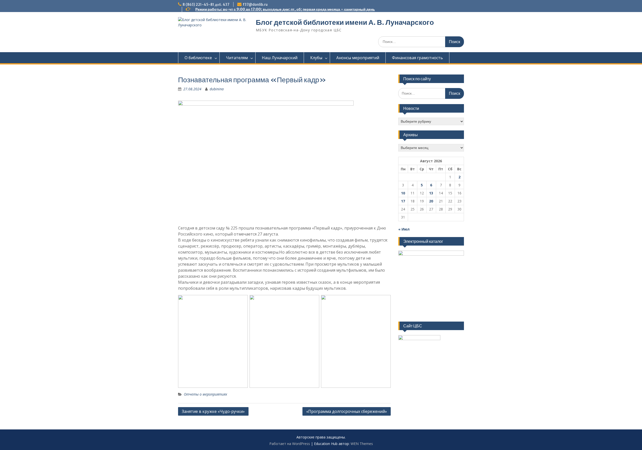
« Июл (404, 229)
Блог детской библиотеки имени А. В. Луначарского (345, 22)
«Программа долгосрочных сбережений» (346, 411)
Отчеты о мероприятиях (205, 394)
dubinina (217, 89)
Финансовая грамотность (417, 57)
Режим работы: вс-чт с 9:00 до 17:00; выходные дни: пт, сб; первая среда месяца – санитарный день (285, 9)
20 (431, 201)
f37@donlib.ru (255, 4)
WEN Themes (362, 443)
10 (403, 193)
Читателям (237, 57)
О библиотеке (198, 57)
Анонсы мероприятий (357, 57)
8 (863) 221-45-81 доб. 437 (206, 4)
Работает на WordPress (289, 443)
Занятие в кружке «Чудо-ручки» (213, 411)
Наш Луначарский (279, 57)
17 (403, 201)
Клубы (316, 57)
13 (431, 193)
